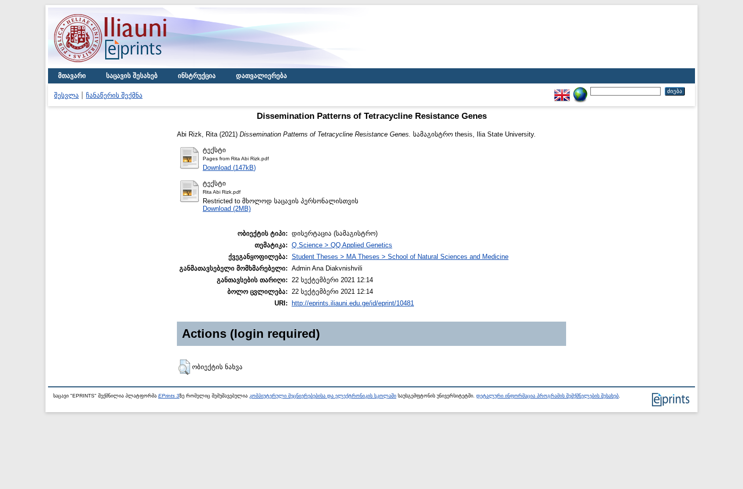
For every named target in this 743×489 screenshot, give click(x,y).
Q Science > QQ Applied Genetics (342, 245)
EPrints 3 (168, 395)
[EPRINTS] (134, 66)
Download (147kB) (229, 167)
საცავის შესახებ (132, 75)
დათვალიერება (261, 75)
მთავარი (72, 75)
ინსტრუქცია (197, 75)
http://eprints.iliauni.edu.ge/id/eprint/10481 (353, 303)
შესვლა (66, 95)
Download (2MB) (227, 208)
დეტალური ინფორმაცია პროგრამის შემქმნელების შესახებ (547, 395)
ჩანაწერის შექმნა (114, 95)
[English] (562, 91)
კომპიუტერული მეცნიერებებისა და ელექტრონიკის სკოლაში (322, 395)
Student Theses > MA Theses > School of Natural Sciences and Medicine (400, 256)
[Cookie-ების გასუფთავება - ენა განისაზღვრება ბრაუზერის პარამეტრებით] (580, 91)
